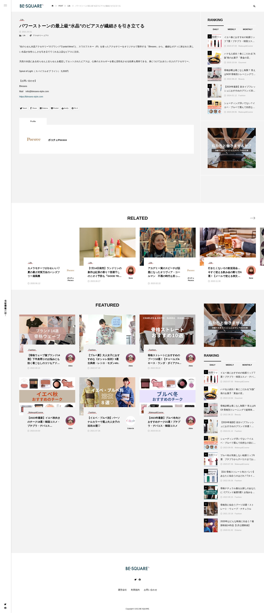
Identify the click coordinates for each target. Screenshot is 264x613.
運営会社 (122, 590)
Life (24, 35)
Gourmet (242, 62)
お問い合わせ (150, 590)
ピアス (46, 35)
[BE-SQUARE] (31, 6)
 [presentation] (252, 218)
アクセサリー (38, 35)
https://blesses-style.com (31, 96)
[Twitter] (5, 604)
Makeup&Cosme (245, 46)
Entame (238, 530)
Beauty (241, 79)
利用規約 (135, 590)
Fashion (241, 95)
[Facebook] (5, 608)
